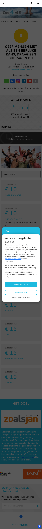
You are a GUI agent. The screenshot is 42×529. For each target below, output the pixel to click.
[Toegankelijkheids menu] (39, 526)
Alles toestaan (21, 285)
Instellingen (21, 292)
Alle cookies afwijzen (21, 298)
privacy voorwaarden (13, 259)
